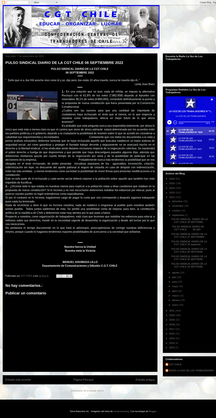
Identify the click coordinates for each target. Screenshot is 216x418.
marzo (176, 295)
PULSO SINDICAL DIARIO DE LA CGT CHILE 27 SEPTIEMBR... (189, 235)
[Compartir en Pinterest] (70, 276)
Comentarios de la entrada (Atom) (87, 390)
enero (175, 305)
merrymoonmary (121, 411)
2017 (172, 329)
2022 (172, 197)
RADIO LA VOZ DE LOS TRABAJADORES (191, 370)
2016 (172, 333)
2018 (172, 324)
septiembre (178, 215)
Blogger (152, 411)
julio (174, 277)
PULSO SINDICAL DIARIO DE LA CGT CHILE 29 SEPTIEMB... (189, 220)
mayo (175, 286)
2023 (172, 192)
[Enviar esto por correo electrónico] (58, 276)
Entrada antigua (145, 379)
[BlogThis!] (61, 276)
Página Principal (83, 379)
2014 (172, 343)
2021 (172, 310)
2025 (172, 183)
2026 (172, 178)
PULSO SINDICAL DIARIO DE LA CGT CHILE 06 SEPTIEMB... (189, 250)
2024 (172, 188)
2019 (172, 319)
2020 (172, 315)
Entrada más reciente (18, 379)
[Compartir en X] (64, 276)
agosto (176, 272)
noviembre (178, 205)
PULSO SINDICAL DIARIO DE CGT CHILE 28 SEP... (187, 228)
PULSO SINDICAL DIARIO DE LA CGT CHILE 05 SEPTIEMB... (189, 258)
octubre (176, 210)
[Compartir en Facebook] (67, 276)
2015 (172, 338)
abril (174, 291)
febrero (176, 300)
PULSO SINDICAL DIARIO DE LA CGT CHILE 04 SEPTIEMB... (189, 265)
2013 (172, 347)
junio (175, 281)
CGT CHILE (175, 364)
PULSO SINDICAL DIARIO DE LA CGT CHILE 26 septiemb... (189, 243)
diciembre (177, 201)
